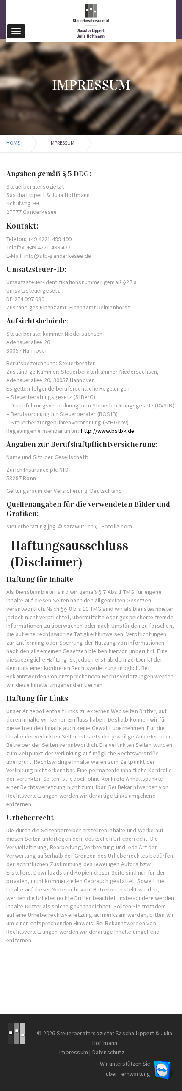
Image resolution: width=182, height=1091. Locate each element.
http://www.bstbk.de (108, 431)
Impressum (73, 1052)
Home (13, 143)
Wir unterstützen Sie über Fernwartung (125, 1069)
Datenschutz (108, 1052)
